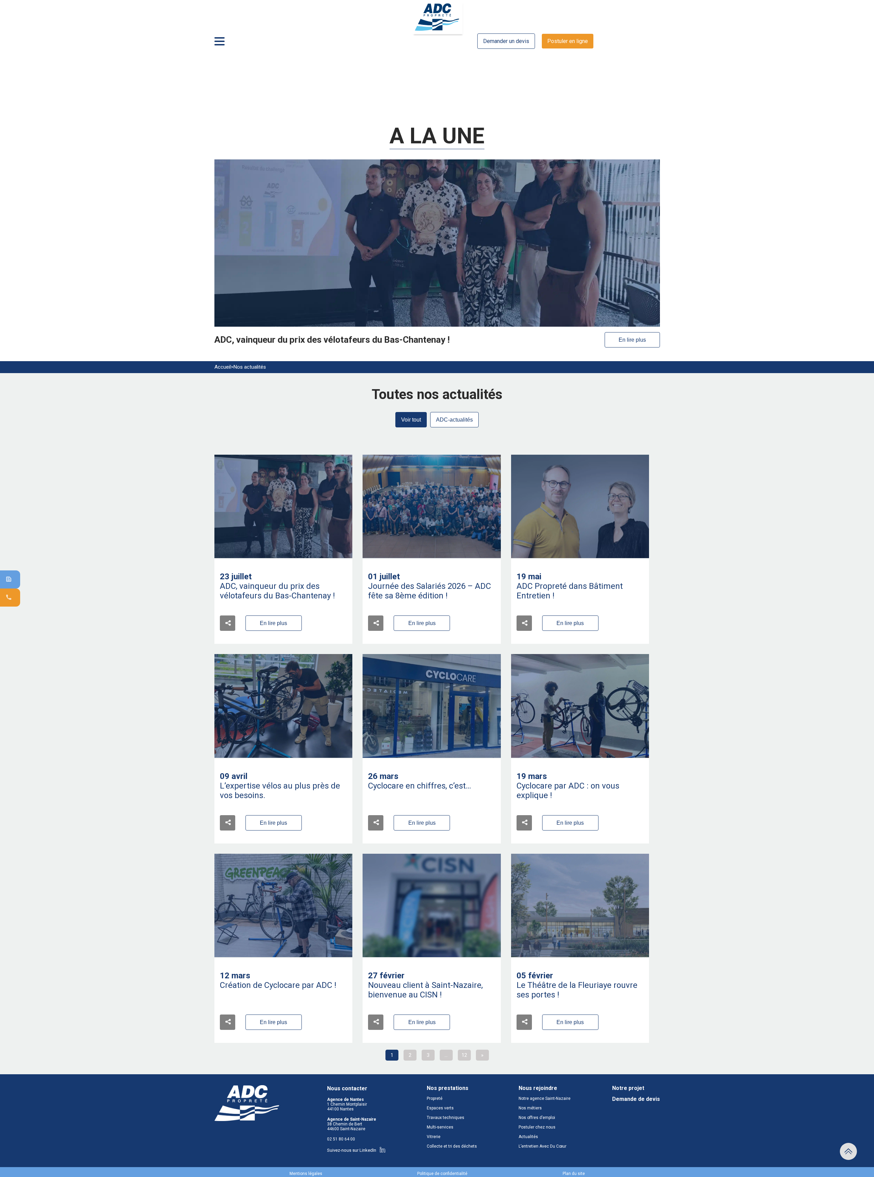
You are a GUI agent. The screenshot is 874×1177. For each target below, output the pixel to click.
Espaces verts (440, 1108)
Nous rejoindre (538, 1088)
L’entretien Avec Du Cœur (542, 1146)
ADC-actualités (454, 420)
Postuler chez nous (537, 1127)
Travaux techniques (445, 1117)
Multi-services (440, 1127)
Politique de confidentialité (442, 1173)
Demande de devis (636, 1099)
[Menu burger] (219, 41)
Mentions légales (306, 1173)
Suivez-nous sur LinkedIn (351, 1150)
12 (464, 1055)
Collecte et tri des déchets (452, 1146)
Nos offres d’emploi (537, 1117)
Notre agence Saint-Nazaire (544, 1098)
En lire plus (632, 340)
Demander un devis (506, 41)
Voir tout (411, 420)
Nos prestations (447, 1088)
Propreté (434, 1098)
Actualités (528, 1136)
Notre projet (628, 1088)
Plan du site (574, 1173)
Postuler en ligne (567, 41)
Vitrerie (433, 1136)
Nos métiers (530, 1108)
